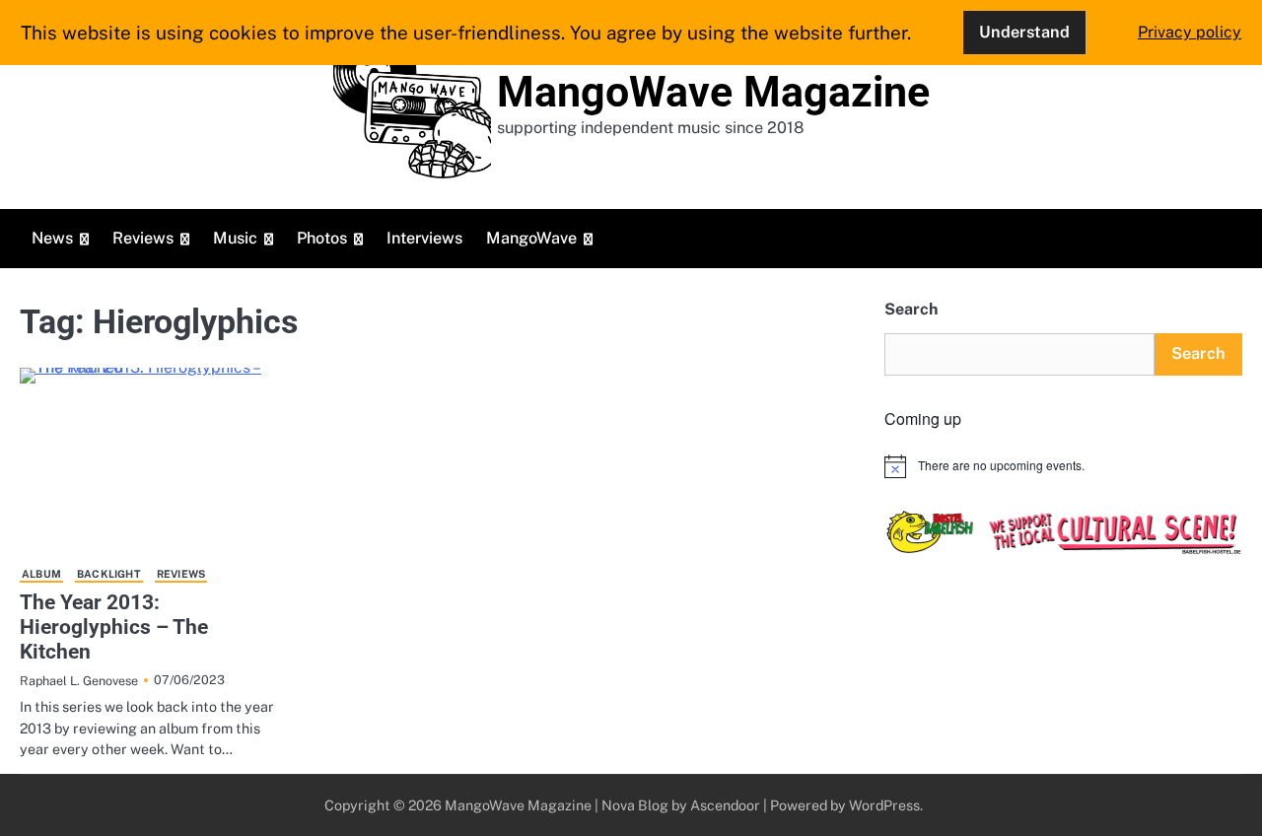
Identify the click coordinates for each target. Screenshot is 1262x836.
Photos (322, 238)
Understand (1024, 32)
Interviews (424, 238)
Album (41, 574)
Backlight (109, 574)
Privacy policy (1189, 32)
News (52, 238)
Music (235, 238)
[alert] (1063, 466)
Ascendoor (725, 805)
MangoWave (531, 238)
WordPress (884, 805)
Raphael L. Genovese (79, 680)
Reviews (143, 238)
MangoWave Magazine (713, 91)
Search (911, 309)
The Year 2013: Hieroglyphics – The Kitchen (114, 627)
